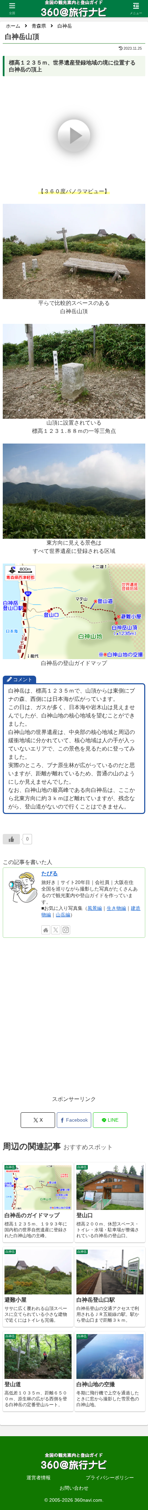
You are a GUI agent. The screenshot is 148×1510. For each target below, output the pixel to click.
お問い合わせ (74, 1488)
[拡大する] (136, 212)
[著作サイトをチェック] (45, 929)
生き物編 (116, 908)
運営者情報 (39, 1477)
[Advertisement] (74, 1020)
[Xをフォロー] (55, 929)
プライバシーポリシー (110, 1477)
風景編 (94, 908)
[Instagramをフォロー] (65, 929)
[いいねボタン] (11, 839)
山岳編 (63, 914)
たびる (49, 873)
